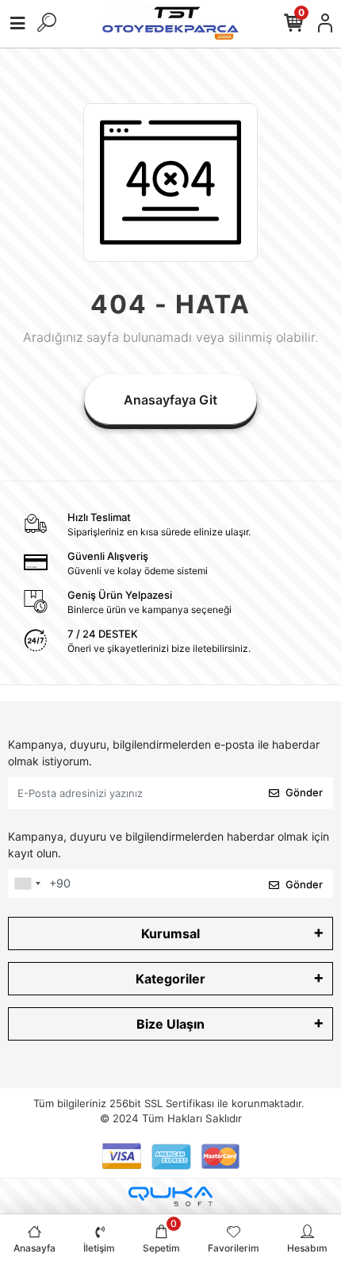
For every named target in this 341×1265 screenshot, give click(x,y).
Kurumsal (170, 933)
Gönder (304, 792)
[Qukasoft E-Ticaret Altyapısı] (170, 1196)
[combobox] (27, 883)
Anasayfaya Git (170, 400)
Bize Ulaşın (170, 1024)
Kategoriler (170, 979)
